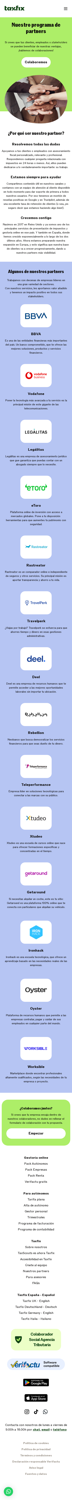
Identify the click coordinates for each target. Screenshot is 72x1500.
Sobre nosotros (36, 1247)
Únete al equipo (36, 1265)
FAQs (36, 1283)
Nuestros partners (36, 1271)
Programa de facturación (36, 1223)
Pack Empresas (36, 1170)
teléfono (60, 1430)
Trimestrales (36, 1217)
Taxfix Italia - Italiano (36, 1319)
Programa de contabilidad (36, 1229)
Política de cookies (36, 1443)
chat (36, 1430)
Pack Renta (36, 1176)
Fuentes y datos (36, 1474)
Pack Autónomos (36, 1164)
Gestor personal (36, 1211)
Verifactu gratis (36, 1182)
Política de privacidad (36, 1449)
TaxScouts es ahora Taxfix (36, 1253)
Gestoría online (36, 1158)
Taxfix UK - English (36, 1301)
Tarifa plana (36, 1199)
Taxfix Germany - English (36, 1313)
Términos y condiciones (36, 1455)
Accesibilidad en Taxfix (36, 1259)
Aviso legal (36, 1468)
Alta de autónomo (36, 1205)
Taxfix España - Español (36, 1295)
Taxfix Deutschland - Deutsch (36, 1307)
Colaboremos (36, 62)
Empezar (36, 1133)
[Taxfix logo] (15, 8)
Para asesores (36, 1277)
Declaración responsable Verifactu (36, 1461)
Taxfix (36, 1241)
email (45, 1430)
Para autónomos (36, 1193)
